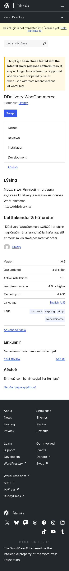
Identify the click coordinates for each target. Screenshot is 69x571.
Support (9, 450)
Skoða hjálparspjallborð (20, 387)
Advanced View (15, 330)
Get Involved (45, 443)
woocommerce (55, 319)
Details (12, 128)
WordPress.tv (15, 463)
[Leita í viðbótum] (44, 43)
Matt (9, 483)
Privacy (9, 431)
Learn (8, 443)
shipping (50, 311)
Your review (12, 359)
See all (60, 359)
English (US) (57, 302)
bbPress (11, 489)
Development (17, 157)
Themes (42, 417)
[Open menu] (63, 5)
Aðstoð (13, 167)
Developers (12, 457)
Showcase (43, 411)
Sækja (10, 113)
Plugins (41, 424)
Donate (43, 457)
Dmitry (23, 103)
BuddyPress (14, 496)
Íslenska (18, 513)
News (8, 417)
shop (61, 311)
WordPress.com (17, 476)
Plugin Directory (14, 17)
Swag (42, 463)
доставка (36, 311)
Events (41, 450)
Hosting (9, 424)
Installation (15, 147)
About (8, 411)
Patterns (42, 431)
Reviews (14, 138)
